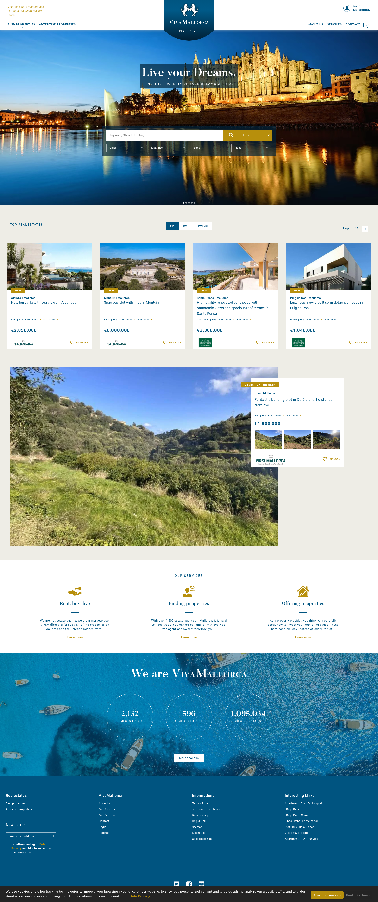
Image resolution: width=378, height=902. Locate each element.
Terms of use (200, 803)
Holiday (203, 225)
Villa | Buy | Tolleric (296, 832)
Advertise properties (19, 809)
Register (104, 832)
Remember (82, 342)
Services (334, 24)
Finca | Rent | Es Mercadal (301, 821)
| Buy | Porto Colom (297, 815)
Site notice (198, 832)
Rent (186, 225)
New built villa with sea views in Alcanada (43, 302)
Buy (172, 225)
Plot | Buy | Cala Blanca (299, 827)
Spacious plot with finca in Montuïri (131, 302)
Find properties (15, 803)
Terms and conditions (206, 809)
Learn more (75, 637)
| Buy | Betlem (293, 809)
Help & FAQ (199, 821)
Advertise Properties (57, 24)
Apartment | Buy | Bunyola (301, 838)
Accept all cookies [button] (327, 894)
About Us (315, 24)
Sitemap (197, 827)
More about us (189, 758)
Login (102, 827)
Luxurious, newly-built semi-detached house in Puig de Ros (326, 305)
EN (367, 24)
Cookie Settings (358, 894)
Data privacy (200, 815)
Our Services (107, 809)
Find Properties (21, 24)
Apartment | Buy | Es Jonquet (303, 803)
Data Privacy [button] (140, 896)
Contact (353, 24)
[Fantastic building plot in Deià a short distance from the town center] (144, 456)
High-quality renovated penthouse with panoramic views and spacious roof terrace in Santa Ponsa (232, 308)
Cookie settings (202, 838)
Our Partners (107, 815)
